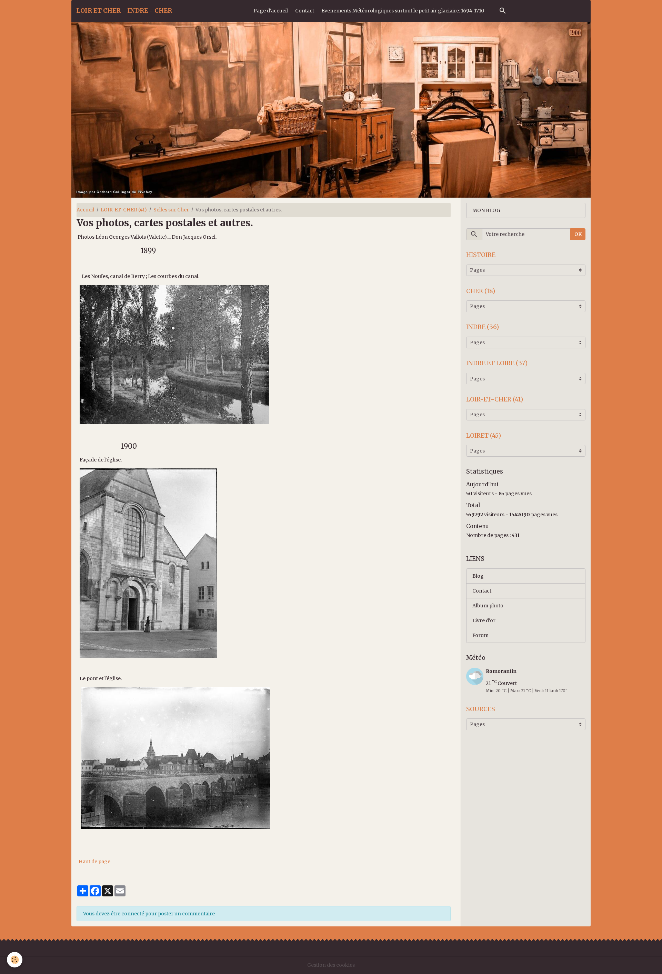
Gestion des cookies (331, 965)
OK (578, 234)
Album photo (487, 605)
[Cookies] (14, 959)
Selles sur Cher (171, 210)
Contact (304, 11)
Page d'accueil (270, 11)
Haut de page (94, 861)
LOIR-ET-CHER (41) (124, 210)
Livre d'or (483, 620)
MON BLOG (486, 210)
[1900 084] (148, 563)
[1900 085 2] (175, 758)
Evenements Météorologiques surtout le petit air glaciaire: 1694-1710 (402, 11)
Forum (480, 635)
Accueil (85, 210)
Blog (478, 576)
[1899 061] (174, 354)
